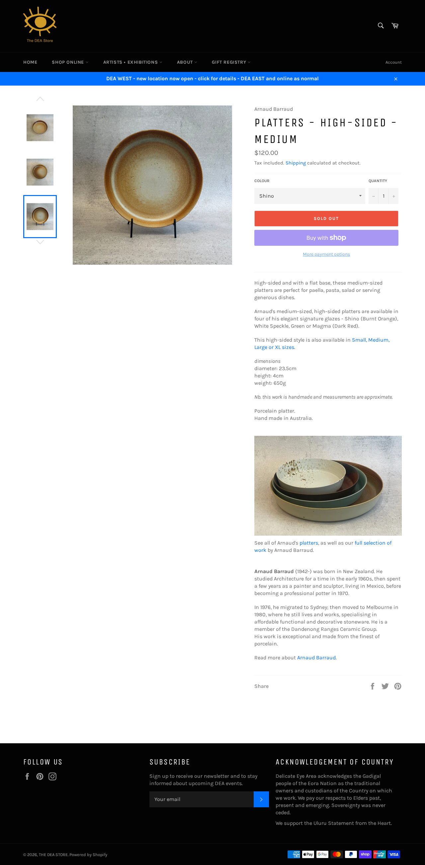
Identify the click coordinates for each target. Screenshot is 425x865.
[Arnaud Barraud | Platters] (328, 535)
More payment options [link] (326, 254)
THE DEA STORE (53, 854)
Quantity (378, 180)
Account (393, 62)
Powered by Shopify (88, 854)
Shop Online (68, 62)
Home (30, 62)
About (186, 62)
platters (308, 543)
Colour (262, 180)
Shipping (296, 163)
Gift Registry (229, 62)
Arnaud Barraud (316, 657)
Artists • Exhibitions (131, 62)
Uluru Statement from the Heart (352, 823)
